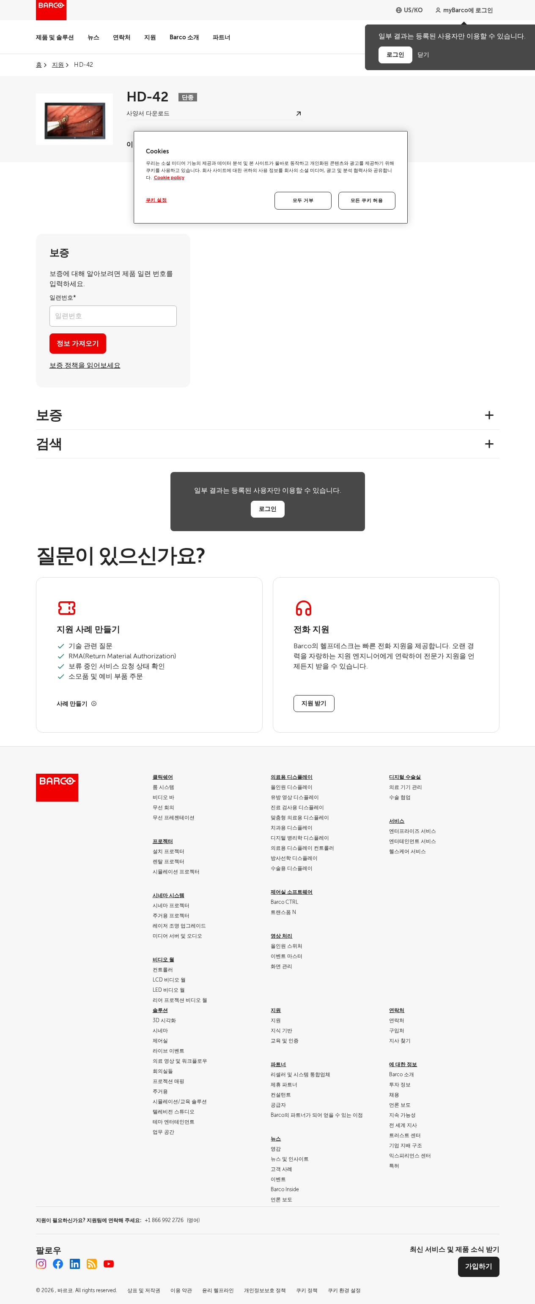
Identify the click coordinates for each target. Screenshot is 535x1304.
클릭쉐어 (163, 777)
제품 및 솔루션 (55, 37)
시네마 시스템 (168, 895)
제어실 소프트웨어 (292, 892)
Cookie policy (169, 177)
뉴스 (93, 37)
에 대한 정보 (403, 1064)
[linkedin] (75, 1264)
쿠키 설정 (156, 200)
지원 (150, 37)
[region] (270, 177)
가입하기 (478, 1266)
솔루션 (160, 1010)
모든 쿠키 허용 (367, 200)
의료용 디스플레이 (292, 777)
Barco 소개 (184, 37)
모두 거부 (303, 200)
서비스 (396, 821)
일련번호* (62, 298)
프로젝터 (163, 841)
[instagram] (41, 1264)
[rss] (92, 1264)
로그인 (268, 508)
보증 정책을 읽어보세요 (85, 365)
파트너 (221, 37)
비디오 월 (163, 960)
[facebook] (58, 1264)
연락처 (122, 37)
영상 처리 (281, 936)
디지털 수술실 (405, 777)
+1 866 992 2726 (172, 1220)
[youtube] (109, 1264)
